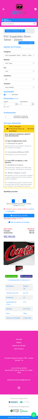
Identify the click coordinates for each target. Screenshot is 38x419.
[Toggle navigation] (3, 9)
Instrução (19, 339)
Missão (19, 342)
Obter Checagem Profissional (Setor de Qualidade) (16, 129)
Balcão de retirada (19, 346)
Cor (5, 68)
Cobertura (7, 76)
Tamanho (7, 84)
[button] (27, 117)
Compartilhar (27, 276)
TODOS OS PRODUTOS (13, 31)
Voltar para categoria (26, 43)
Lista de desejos (12, 276)
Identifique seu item (11, 191)
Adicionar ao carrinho (20, 216)
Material (6, 60)
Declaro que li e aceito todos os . (20, 210)
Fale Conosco (19, 349)
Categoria (7, 52)
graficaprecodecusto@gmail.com (19, 380)
